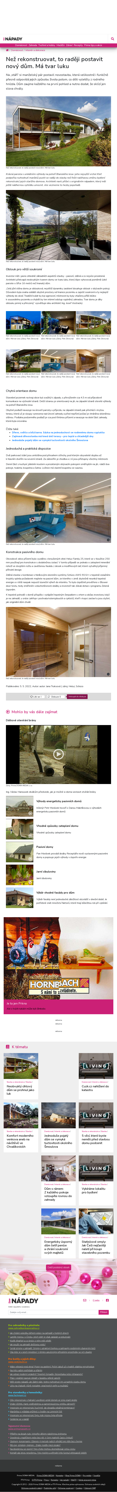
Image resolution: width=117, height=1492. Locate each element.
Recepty (78, 45)
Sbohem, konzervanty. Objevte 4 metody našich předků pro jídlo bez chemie (46, 1441)
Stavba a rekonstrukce (16, 1082)
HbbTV (73, 1480)
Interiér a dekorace (99, 1082)
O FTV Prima (37, 1480)
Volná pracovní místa (87, 1480)
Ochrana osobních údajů (31, 1488)
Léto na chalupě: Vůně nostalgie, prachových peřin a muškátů (39, 1385)
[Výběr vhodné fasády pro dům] (19, 897)
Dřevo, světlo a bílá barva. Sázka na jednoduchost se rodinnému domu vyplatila (58, 432)
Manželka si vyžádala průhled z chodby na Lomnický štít (36, 1411)
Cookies (79, 1488)
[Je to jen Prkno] (58, 959)
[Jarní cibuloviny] (19, 875)
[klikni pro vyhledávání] (112, 38)
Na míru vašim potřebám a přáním (26, 1370)
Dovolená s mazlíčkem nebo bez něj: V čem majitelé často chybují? (41, 1437)
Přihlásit (103, 1312)
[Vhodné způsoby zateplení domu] (19, 829)
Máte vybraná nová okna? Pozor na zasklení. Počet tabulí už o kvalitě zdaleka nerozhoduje (52, 1366)
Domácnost (21, 45)
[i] (58, 131)
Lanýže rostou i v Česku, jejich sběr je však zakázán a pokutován (40, 1336)
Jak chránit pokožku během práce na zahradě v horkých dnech (39, 1333)
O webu (96, 1300)
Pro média (87, 1475)
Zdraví (69, 45)
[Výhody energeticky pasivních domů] (19, 806)
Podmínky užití (50, 1488)
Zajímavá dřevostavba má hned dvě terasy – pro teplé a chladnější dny (52, 436)
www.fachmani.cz (17, 1395)
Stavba (29, 1082)
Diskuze (56, 696)
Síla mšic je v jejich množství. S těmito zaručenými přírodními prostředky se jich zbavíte (51, 1352)
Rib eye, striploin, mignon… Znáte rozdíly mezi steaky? (35, 1445)
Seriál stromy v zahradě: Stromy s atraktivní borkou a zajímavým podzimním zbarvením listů (52, 1348)
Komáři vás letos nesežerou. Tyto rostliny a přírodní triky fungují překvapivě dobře (48, 1452)
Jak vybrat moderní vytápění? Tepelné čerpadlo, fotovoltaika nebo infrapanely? (46, 1374)
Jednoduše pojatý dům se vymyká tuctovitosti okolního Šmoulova (50, 440)
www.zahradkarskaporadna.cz (23, 1328)
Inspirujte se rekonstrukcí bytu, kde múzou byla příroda (36, 1415)
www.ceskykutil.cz (17, 1361)
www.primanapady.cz (19, 1428)
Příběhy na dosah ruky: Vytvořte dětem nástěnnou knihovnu (38, 1433)
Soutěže (96, 1475)
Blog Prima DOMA (73, 1475)
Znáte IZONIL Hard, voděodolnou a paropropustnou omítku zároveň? (42, 1403)
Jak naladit (64, 1480)
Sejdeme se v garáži (19, 1419)
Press (46, 1480)
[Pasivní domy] (19, 852)
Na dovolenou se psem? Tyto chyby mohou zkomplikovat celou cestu (42, 1449)
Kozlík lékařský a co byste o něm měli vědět (30, 1340)
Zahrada (33, 45)
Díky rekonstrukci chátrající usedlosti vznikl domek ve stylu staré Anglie (43, 1400)
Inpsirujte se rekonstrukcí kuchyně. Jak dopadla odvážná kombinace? (42, 1407)
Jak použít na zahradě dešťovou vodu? (28, 1344)
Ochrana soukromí (66, 1488)
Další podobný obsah (58, 1267)
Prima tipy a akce (93, 45)
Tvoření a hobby (46, 45)
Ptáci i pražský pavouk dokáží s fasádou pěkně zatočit (35, 1378)
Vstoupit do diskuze (77, 696)
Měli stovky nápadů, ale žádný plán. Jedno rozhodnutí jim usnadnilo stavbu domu (48, 1381)
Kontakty (59, 1475)
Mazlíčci (61, 45)
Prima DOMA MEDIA (45, 1475)
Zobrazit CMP (90, 1488)
